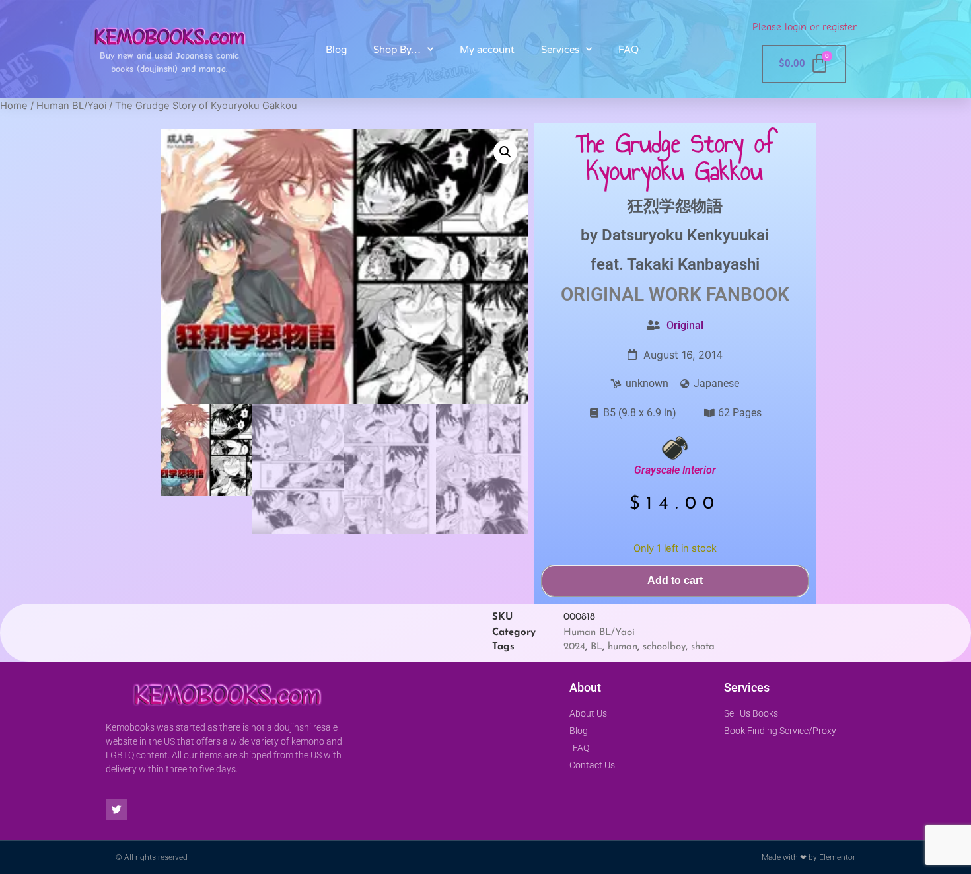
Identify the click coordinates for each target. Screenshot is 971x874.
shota (703, 647)
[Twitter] (116, 809)
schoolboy (664, 647)
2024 (574, 647)
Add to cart (675, 580)
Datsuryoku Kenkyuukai (685, 235)
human (622, 647)
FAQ (628, 49)
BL (596, 647)
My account (487, 49)
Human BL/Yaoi (71, 106)
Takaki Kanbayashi (693, 264)
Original (684, 325)
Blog (336, 49)
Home (14, 106)
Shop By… (397, 49)
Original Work (631, 294)
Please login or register (804, 27)
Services (560, 49)
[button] (505, 152)
